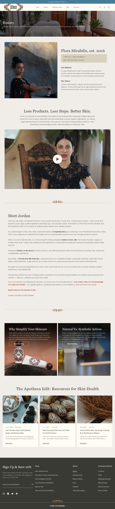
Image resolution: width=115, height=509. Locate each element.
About (75, 466)
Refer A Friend (77, 479)
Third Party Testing (79, 490)
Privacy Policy (102, 490)
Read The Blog (19, 344)
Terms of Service (103, 487)
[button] (100, 7)
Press (74, 483)
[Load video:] (57, 159)
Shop (37, 466)
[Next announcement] (78, 2)
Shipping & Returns (104, 479)
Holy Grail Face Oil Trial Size (44, 490)
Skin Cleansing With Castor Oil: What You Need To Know (56, 431)
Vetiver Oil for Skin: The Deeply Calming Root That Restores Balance (94, 431)
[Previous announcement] (37, 2)
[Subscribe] (32, 484)
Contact (101, 471)
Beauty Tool (39, 487)
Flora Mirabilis (60, 506)
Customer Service (105, 466)
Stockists (75, 487)
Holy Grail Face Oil (41, 471)
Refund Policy (102, 483)
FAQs (100, 475)
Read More (9, 443)
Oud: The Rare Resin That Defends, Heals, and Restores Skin (18, 431)
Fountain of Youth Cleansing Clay (46, 475)
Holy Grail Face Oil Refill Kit (44, 483)
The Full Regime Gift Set (43, 479)
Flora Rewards (77, 475)
